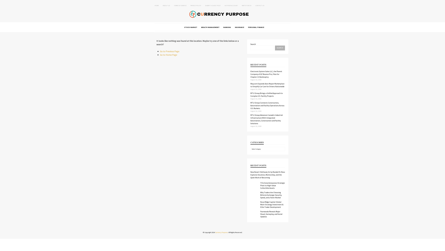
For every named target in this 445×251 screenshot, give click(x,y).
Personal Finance (256, 27)
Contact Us (259, 5)
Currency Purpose (221, 232)
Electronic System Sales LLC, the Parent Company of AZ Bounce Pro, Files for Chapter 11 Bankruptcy (266, 74)
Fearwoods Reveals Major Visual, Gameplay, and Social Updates (271, 214)
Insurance (239, 27)
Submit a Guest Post (213, 5)
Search (253, 44)
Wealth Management (210, 27)
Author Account (231, 5)
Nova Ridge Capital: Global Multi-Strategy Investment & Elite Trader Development (271, 204)
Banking (227, 27)
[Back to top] (442, 248)
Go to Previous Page (169, 51)
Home (157, 5)
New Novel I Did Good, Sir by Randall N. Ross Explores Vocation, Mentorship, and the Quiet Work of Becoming (267, 175)
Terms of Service (180, 5)
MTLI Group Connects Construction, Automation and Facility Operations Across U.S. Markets (267, 105)
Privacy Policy (196, 5)
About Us (166, 5)
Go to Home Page (168, 54)
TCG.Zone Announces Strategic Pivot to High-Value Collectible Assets (272, 185)
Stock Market (190, 27)
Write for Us (246, 5)
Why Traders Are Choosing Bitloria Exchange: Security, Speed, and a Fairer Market (271, 195)
